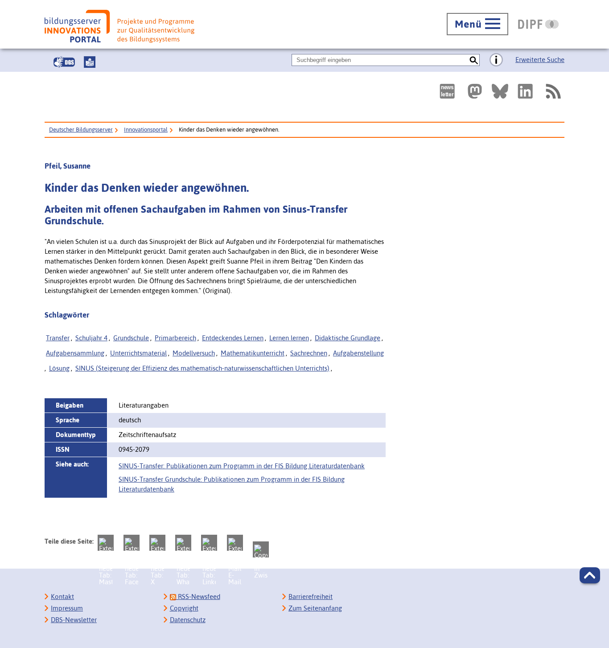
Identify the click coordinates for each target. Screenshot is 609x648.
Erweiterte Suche (539, 59)
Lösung (59, 368)
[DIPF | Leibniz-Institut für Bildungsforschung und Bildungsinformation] (538, 24)
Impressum (67, 608)
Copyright (184, 608)
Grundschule (131, 338)
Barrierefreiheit (310, 596)
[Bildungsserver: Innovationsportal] (119, 26)
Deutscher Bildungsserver (81, 129)
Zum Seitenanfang (315, 608)
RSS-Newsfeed (198, 596)
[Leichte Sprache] (89, 62)
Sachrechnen (308, 353)
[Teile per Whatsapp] (183, 543)
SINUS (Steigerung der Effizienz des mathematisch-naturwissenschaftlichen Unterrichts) (202, 368)
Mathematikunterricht (252, 353)
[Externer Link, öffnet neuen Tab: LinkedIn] (525, 91)
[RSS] (552, 91)
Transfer (58, 338)
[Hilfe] (496, 60)
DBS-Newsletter (74, 619)
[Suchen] (473, 60)
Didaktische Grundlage (347, 338)
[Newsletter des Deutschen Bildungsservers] (447, 91)
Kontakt (62, 596)
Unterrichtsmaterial (138, 353)
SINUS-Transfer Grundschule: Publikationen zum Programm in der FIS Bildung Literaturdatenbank (232, 484)
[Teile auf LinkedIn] (209, 543)
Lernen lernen (289, 338)
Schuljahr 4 (91, 338)
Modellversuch (194, 353)
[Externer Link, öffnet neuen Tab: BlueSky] (500, 91)
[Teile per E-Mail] (235, 543)
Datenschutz (188, 619)
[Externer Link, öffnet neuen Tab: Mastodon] (474, 91)
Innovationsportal (146, 129)
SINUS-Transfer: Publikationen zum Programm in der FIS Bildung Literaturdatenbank (242, 466)
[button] (590, 575)
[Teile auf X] (157, 543)
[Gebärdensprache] (64, 62)
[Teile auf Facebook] (131, 543)
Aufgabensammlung (75, 353)
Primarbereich (175, 338)
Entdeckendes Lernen (232, 338)
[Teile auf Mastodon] (106, 543)
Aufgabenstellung (358, 353)
